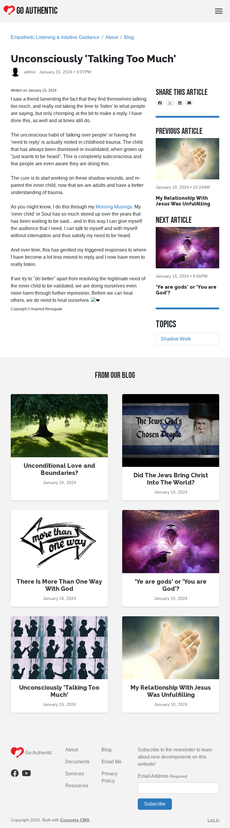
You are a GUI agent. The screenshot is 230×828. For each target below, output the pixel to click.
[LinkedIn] (180, 103)
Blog (129, 37)
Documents (77, 761)
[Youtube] (26, 774)
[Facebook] (160, 103)
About (111, 37)
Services (74, 773)
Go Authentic (37, 11)
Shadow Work (176, 338)
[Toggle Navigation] (218, 11)
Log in (213, 820)
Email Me (112, 761)
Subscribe (155, 803)
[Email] (189, 103)
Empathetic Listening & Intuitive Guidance (55, 37)
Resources (76, 785)
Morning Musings (114, 206)
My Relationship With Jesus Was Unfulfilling (183, 201)
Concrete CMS (74, 820)
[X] (170, 103)
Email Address (153, 776)
